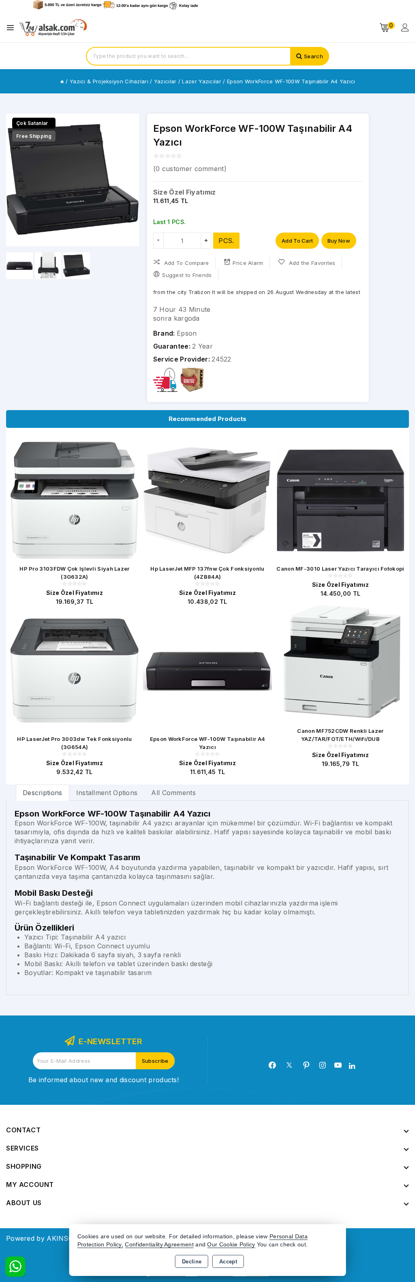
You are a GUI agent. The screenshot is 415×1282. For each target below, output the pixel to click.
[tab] (42, 792)
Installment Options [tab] (107, 793)
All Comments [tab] (173, 793)
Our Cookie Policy (231, 1245)
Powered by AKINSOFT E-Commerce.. (68, 1238)
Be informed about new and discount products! (103, 1080)
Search (313, 56)
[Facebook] (272, 1065)
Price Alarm (248, 263)
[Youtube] (338, 1065)
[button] (129, 180)
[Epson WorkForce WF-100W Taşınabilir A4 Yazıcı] (72, 180)
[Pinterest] (306, 1065)
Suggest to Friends (187, 275)
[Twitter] (289, 1065)
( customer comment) (190, 169)
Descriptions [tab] (42, 793)
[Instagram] (322, 1065)
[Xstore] (53, 28)
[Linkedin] (352, 1066)
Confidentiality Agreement (159, 1245)
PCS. (226, 241)
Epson (187, 333)
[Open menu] (12, 27)
